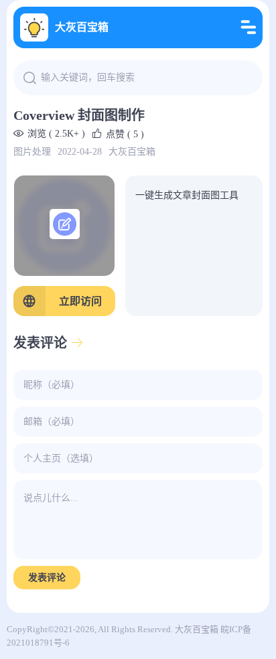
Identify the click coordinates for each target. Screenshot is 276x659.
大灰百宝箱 (82, 27)
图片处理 (32, 152)
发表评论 (47, 578)
